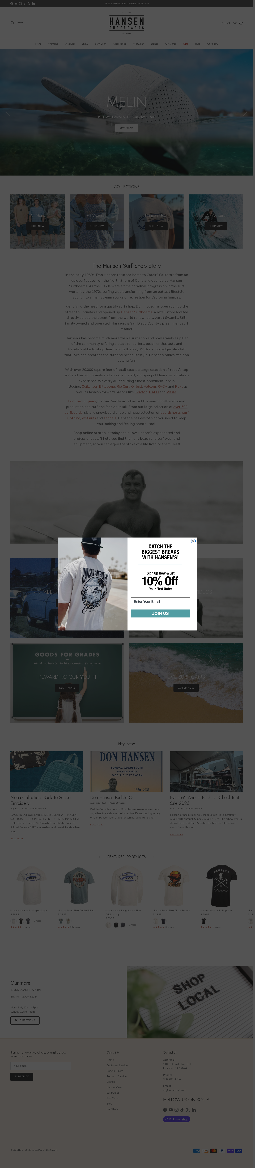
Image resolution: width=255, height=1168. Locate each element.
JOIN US (160, 613)
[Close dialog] (193, 541)
